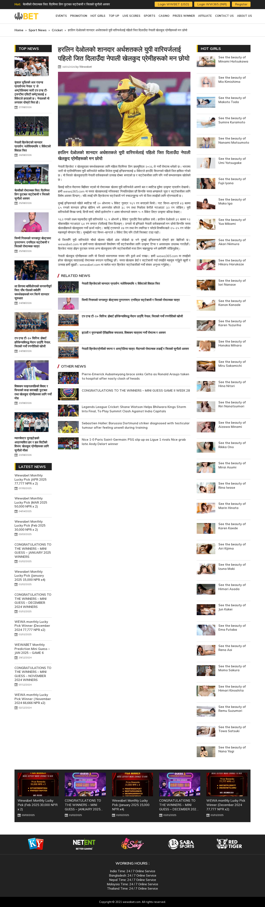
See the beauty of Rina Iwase (232, 485)
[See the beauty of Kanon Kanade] (206, 306)
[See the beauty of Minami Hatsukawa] (206, 62)
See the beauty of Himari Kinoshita (232, 688)
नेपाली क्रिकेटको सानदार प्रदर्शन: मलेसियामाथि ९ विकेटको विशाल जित (121, 283)
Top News (29, 48)
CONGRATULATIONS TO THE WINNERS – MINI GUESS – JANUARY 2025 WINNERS (32, 551)
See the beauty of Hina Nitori (232, 384)
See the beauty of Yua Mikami (232, 222)
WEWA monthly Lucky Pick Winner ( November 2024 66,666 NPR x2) (32, 699)
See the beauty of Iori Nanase (232, 283)
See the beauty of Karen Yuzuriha (232, 323)
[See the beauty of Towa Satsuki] (206, 732)
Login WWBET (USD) (173, 4)
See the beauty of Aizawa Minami (232, 425)
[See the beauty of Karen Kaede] (206, 529)
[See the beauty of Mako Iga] (206, 204)
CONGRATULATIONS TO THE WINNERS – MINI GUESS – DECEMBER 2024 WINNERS (32, 601)
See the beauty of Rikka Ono (232, 445)
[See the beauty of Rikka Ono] (206, 448)
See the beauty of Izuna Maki (232, 567)
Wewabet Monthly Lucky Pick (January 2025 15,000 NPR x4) (29, 576)
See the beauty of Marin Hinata (232, 506)
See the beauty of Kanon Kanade (232, 303)
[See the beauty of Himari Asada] (206, 590)
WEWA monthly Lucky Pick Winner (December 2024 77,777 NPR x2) (32, 626)
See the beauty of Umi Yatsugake (232, 161)
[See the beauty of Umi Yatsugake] (206, 164)
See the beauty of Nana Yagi (232, 749)
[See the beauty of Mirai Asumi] (206, 468)
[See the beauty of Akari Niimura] (206, 245)
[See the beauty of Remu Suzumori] (206, 712)
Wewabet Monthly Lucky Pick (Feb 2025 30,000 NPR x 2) (30, 526)
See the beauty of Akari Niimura (232, 242)
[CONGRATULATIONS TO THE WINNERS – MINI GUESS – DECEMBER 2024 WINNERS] (132, 784)
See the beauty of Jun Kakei (232, 607)
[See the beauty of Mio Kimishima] (206, 82)
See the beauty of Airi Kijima (232, 546)
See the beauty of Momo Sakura (232, 668)
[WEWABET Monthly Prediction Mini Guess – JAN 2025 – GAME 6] (226, 784)
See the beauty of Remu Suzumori (232, 709)
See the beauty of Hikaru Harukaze (232, 262)
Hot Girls (211, 48)
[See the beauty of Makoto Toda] (206, 103)
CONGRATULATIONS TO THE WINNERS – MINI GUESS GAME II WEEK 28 (136, 390)
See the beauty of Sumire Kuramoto (232, 120)
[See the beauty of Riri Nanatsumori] (206, 407)
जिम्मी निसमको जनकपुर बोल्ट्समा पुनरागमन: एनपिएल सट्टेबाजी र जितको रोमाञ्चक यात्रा (72, 4)
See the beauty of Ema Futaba (232, 628)
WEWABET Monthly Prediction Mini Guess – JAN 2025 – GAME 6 (32, 649)
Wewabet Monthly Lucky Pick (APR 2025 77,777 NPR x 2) (30, 479)
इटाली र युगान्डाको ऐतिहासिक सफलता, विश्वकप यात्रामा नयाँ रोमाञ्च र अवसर (124, 332)
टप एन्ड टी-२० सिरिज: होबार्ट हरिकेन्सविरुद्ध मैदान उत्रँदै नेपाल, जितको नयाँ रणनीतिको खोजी (132, 316)
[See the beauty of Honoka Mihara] (206, 346)
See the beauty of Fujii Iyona (232, 181)
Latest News (32, 466)
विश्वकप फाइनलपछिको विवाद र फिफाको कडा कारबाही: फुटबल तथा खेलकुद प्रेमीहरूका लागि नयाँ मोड (33, 392)
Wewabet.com (26, 16)
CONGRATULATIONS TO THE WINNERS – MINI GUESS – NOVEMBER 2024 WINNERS (32, 674)
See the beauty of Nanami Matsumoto (233, 140)
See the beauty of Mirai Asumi (232, 465)
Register (241, 4)
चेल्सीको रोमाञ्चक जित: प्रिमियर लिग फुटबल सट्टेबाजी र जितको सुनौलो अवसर (32, 194)
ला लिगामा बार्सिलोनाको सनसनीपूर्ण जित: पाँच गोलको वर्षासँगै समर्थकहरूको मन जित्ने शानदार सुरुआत (33, 292)
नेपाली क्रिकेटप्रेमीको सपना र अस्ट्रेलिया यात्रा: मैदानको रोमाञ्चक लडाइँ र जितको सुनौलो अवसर (135, 349)
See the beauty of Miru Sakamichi (232, 364)
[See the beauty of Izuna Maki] (206, 569)
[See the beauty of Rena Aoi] (206, 651)
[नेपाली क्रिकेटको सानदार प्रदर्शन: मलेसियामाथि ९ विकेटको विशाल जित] (31, 126)
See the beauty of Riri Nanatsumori (232, 404)
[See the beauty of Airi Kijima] (206, 549)
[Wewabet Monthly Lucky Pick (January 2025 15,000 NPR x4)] (85, 784)
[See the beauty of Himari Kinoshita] (206, 691)
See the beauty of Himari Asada (232, 587)
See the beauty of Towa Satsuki (232, 729)
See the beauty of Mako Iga (232, 201)
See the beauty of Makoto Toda (232, 100)
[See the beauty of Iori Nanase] (206, 285)
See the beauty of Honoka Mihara (232, 343)
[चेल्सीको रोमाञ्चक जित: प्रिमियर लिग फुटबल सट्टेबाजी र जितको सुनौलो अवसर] (31, 174)
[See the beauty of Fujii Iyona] (206, 184)
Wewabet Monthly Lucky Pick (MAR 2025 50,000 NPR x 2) (30, 502)
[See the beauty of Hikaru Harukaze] (206, 265)
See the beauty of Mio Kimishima (232, 80)
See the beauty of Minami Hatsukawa (233, 59)
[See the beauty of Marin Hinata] (206, 509)
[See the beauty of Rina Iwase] (206, 488)
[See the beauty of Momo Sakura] (206, 671)
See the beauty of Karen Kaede (232, 526)
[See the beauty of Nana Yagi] (206, 752)
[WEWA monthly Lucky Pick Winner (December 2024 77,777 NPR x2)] (179, 784)
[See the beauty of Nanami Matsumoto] (206, 143)
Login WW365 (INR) (212, 4)
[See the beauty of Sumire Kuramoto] (206, 123)
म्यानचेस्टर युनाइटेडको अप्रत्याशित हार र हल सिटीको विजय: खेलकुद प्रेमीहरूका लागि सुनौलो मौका (31, 444)
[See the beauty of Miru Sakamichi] (206, 367)
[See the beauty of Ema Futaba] (206, 631)
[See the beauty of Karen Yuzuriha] (206, 326)
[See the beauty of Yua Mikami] (206, 225)
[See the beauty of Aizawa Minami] (206, 427)
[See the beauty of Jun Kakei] (206, 610)
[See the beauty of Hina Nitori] (206, 387)
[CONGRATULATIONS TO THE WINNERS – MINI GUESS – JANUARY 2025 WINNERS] (38, 784)
